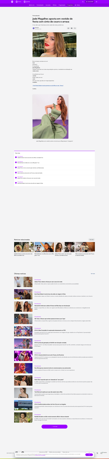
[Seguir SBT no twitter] (97, 453)
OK (89, 454)
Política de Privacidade (40, 455)
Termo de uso (66, 452)
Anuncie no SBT (43, 452)
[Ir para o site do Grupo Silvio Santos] (13, 453)
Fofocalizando (36, 15)
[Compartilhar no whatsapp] (68, 28)
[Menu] (96, 1)
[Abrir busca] (83, 1)
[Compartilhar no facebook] (71, 28)
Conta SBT (90, 1)
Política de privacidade (54, 452)
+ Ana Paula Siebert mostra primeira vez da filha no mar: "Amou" (48, 85)
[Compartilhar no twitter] (74, 28)
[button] (24, 251)
